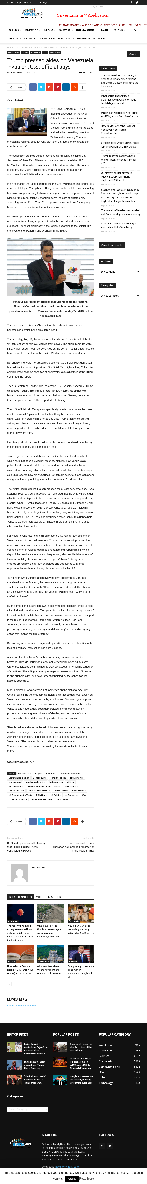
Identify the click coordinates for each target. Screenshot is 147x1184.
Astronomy (13, 921)
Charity (11, 961)
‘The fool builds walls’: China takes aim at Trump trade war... (35, 1079)
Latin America (56, 782)
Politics (118, 30)
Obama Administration (39, 786)
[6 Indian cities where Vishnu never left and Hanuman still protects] (50, 954)
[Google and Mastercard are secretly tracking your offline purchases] (60, 1080)
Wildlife (97, 38)
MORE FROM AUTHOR (48, 897)
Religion (14, 38)
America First (24, 773)
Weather (82, 38)
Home (10, 47)
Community (31, 30)
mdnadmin (16, 72)
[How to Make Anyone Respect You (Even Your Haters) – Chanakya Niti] (20, 954)
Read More (86, 1178)
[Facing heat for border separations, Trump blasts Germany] (14, 1065)
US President (71, 795)
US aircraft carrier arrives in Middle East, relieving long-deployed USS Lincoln (116, 176)
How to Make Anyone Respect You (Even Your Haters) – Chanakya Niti (20, 970)
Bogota (38, 773)
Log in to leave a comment (22, 1005)
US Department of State (20, 795)
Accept (72, 1178)
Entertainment (85, 30)
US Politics (35, 52)
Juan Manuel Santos (35, 782)
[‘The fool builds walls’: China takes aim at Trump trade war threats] (14, 1080)
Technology (45, 38)
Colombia (51, 773)
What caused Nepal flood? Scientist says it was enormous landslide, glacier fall (118, 99)
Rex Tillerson (71, 786)
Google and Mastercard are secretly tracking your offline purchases (81, 1079)
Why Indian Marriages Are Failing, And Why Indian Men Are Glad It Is (81, 929)
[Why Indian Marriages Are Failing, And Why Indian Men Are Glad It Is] (81, 913)
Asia (40, 921)
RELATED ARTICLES (20, 897)
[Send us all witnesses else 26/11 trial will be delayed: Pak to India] (60, 1047)
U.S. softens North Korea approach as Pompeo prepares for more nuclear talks (73, 846)
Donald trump (40, 777)
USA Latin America (18, 799)
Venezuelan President (42, 799)
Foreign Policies (58, 777)
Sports (28, 38)
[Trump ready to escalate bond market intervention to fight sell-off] (81, 954)
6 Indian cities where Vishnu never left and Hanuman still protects (49, 970)
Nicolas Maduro (16, 786)
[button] (135, 30)
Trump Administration (39, 790)
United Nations (61, 790)
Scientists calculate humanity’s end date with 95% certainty (118, 225)
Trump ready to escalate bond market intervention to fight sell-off (119, 160)
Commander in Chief (19, 777)
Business (14, 30)
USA (45, 52)
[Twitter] (137, 2)
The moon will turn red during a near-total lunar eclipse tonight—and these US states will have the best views (20, 933)
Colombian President (70, 773)
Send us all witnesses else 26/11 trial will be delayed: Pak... (81, 1047)
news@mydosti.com (67, 1166)
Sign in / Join (43, 2)
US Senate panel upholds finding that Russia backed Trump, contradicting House (26, 846)
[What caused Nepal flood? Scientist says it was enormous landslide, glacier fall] (50, 913)
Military (70, 782)
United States (79, 790)
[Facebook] (131, 2)
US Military (41, 795)
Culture (48, 30)
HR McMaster (76, 777)
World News (65, 38)
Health (104, 30)
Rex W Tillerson (16, 790)
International (23, 47)
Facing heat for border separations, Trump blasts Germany (35, 1065)
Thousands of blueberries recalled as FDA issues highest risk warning (120, 212)
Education (64, 30)
